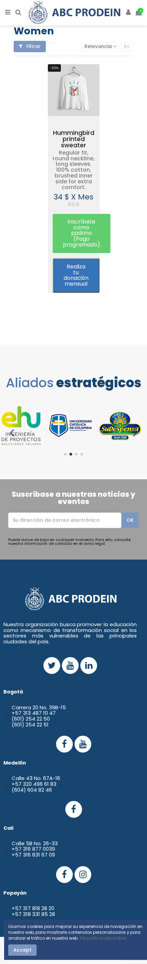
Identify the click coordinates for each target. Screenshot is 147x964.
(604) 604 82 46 (32, 789)
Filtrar (33, 46)
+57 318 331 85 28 (33, 914)
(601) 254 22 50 (31, 718)
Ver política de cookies (103, 938)
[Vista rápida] (82, 114)
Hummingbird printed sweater (73, 138)
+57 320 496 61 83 (34, 784)
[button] (81, 233)
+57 (17, 848)
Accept (22, 949)
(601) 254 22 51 (30, 724)
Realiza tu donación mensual (76, 275)
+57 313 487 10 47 (34, 712)
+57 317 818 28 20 (33, 908)
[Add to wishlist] (66, 114)
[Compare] (73, 114)
